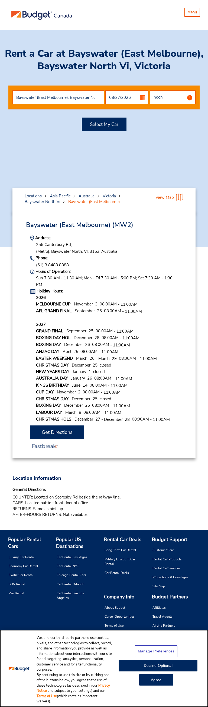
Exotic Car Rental (21, 575)
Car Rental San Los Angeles (70, 595)
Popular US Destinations (69, 543)
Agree (156, 680)
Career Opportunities (120, 616)
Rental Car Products (167, 559)
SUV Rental (17, 584)
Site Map (158, 586)
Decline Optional (158, 665)
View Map (164, 197)
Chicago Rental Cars (71, 575)
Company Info (119, 597)
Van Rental (16, 593)
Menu (193, 13)
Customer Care (163, 550)
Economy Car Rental (23, 566)
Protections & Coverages (170, 577)
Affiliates (159, 607)
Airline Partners (163, 625)
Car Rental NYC (68, 566)
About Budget (115, 607)
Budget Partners (170, 597)
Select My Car (104, 124)
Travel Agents (162, 616)
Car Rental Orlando (70, 584)
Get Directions (57, 432)
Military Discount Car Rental (120, 561)
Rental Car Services (166, 568)
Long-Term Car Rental (120, 550)
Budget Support (169, 539)
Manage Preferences (156, 651)
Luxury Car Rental (22, 557)
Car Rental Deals (117, 573)
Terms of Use (114, 625)
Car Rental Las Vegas (72, 557)
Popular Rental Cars (24, 543)
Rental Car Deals (122, 539)
